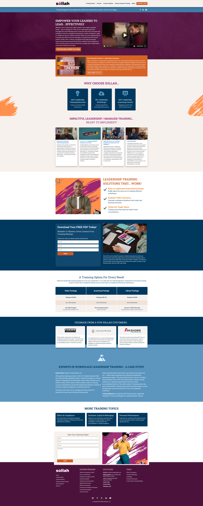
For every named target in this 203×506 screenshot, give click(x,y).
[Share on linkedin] (143, 10)
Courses (99, 3)
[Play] (104, 46)
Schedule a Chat (142, 3)
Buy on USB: (94, 72)
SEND (65, 254)
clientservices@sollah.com (114, 472)
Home (57, 475)
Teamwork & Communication (87, 481)
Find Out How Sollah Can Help (68, 49)
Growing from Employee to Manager (88, 487)
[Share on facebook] (140, 10)
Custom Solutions (108, 3)
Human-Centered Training (122, 3)
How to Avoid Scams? (85, 474)
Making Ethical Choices (85, 483)
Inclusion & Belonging (131, 474)
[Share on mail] (146, 10)
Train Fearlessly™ (60, 483)
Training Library (90, 3)
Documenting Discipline (85, 489)
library (115, 10)
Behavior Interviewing (85, 485)
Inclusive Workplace (84, 479)
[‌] (93, 498)
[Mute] (134, 46)
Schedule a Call (107, 486)
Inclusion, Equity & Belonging (101, 415)
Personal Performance (129, 415)
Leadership (129, 476)
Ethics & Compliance (66, 415)
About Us (58, 486)
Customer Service (84, 491)
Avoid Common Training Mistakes (134, 481)
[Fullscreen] (146, 46)
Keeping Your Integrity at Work (87, 476)
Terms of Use (106, 482)
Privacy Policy (106, 484)
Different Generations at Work (87, 472)
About (133, 3)
